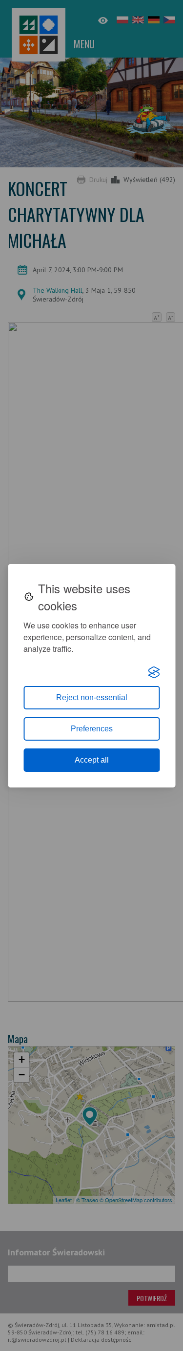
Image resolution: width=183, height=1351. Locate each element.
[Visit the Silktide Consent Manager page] (154, 672)
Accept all (92, 760)
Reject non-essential (91, 697)
